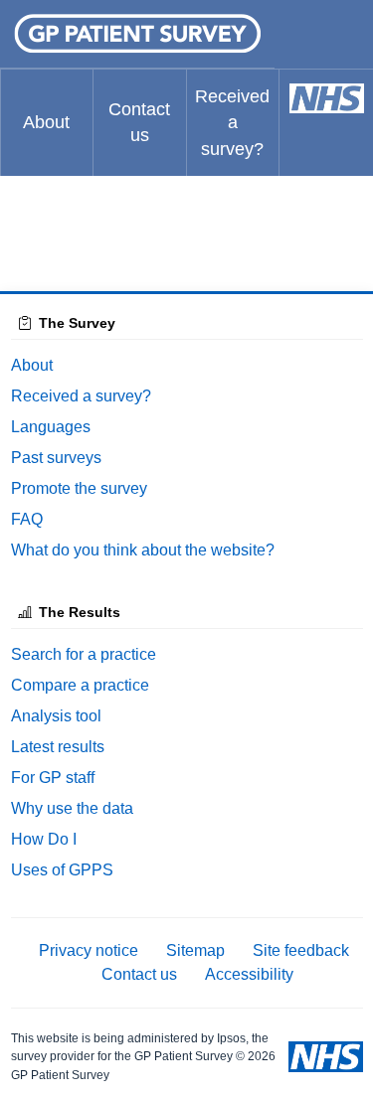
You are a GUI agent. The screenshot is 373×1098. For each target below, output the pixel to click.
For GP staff (52, 777)
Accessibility (249, 974)
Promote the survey (79, 488)
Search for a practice (83, 654)
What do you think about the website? (143, 550)
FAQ (27, 519)
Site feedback (301, 950)
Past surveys (56, 457)
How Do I (44, 839)
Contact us (139, 122)
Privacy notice (88, 950)
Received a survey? (232, 122)
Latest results (57, 746)
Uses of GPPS (62, 870)
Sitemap (195, 950)
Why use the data (72, 808)
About (46, 122)
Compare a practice (80, 685)
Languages (51, 426)
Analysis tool (56, 715)
